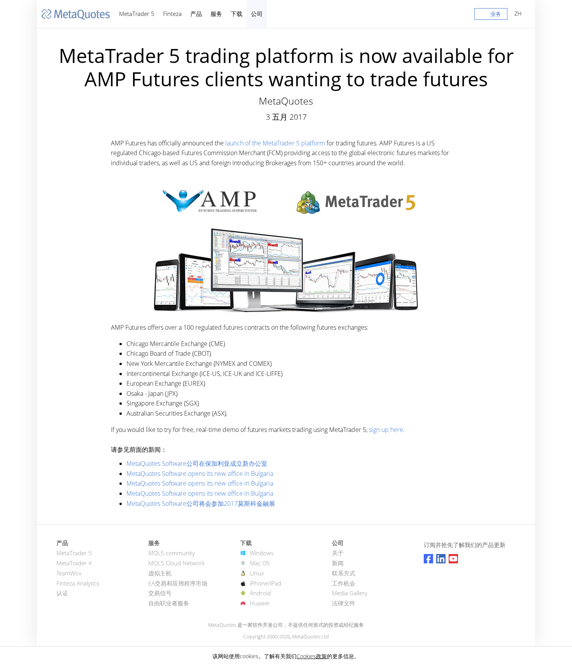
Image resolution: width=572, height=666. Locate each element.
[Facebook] (428, 558)
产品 (196, 13)
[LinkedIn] (441, 558)
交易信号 (160, 593)
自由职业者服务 (168, 603)
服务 (216, 13)
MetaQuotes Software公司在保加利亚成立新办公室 (196, 463)
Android (260, 593)
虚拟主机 (160, 573)
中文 (516, 13)
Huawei (259, 603)
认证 (62, 593)
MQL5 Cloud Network (176, 563)
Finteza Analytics (77, 583)
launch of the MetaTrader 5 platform (275, 143)
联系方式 (343, 573)
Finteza (172, 13)
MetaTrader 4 (74, 563)
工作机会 (343, 583)
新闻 (338, 563)
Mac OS (260, 563)
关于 (338, 553)
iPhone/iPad (265, 583)
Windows (262, 553)
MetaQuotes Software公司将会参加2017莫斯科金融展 (200, 503)
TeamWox (68, 573)
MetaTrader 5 (136, 13)
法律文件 (343, 603)
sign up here (386, 429)
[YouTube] (453, 558)
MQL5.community (171, 553)
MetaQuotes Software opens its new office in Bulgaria (199, 473)
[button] (491, 15)
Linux (257, 573)
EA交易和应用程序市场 (177, 583)
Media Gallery (349, 593)
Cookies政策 (312, 656)
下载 (236, 13)
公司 (257, 13)
